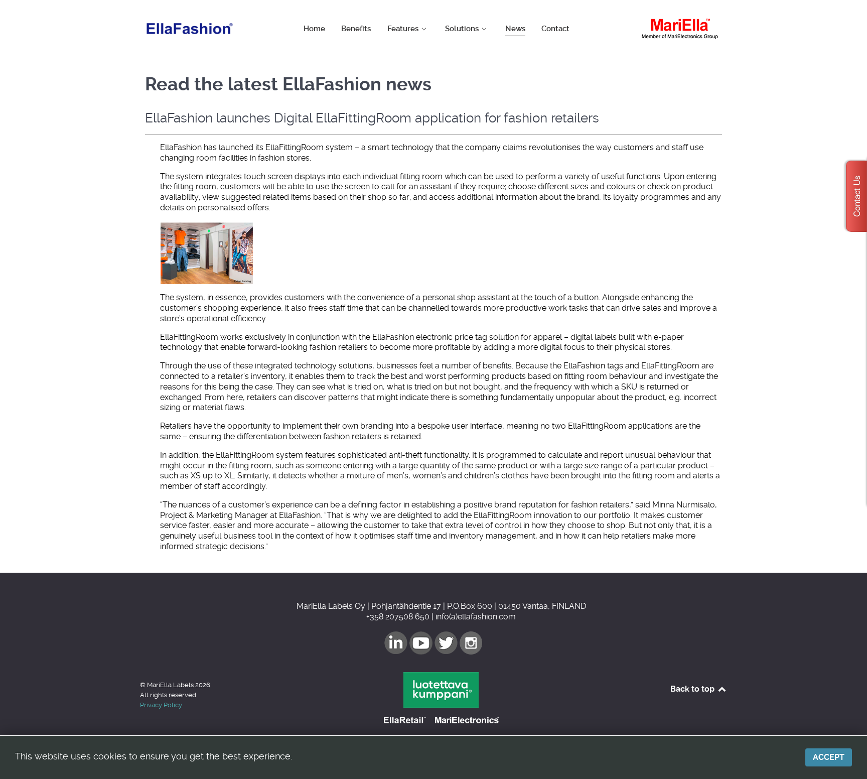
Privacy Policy (161, 705)
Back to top (693, 689)
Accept (828, 757)
